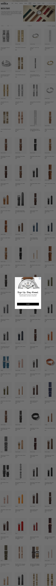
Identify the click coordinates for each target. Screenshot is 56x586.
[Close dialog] (40, 278)
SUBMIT (28, 304)
